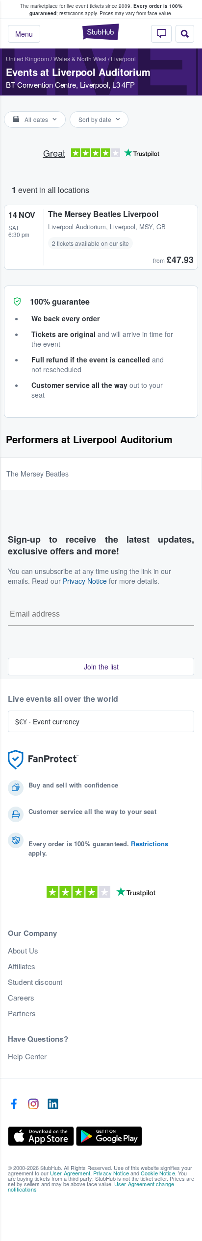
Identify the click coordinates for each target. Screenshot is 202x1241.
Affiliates (21, 966)
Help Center (27, 1056)
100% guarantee (60, 301)
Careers (21, 998)
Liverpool (123, 58)
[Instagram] (33, 1104)
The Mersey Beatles (37, 473)
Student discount (35, 982)
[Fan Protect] (43, 760)
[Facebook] (14, 1104)
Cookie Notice (158, 1173)
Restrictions (149, 843)
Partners (22, 1013)
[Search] (185, 34)
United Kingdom (27, 58)
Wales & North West (79, 58)
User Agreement (70, 1173)
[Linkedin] (53, 1104)
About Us (23, 951)
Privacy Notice (85, 581)
